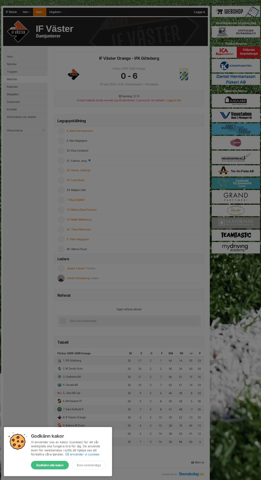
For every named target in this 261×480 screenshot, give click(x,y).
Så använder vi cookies (82, 454)
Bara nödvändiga (89, 465)
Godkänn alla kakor (50, 465)
